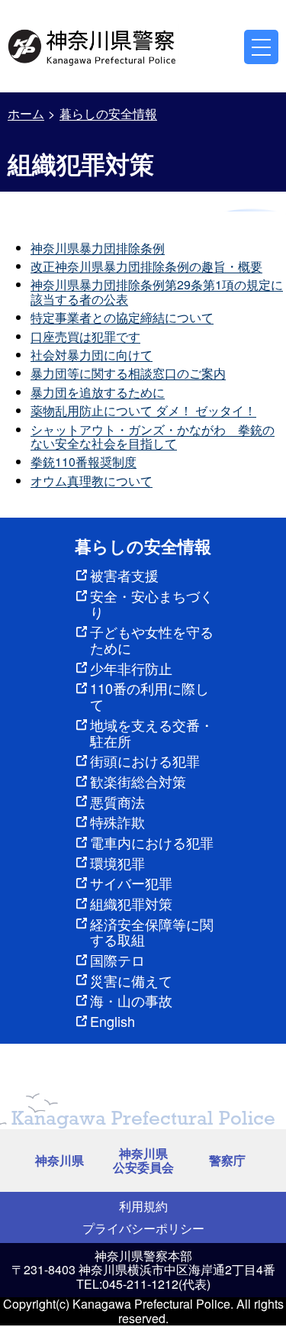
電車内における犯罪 (152, 842)
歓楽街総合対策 (138, 781)
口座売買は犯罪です (85, 336)
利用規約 (143, 1206)
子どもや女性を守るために (152, 639)
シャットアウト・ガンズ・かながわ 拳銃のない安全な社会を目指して (153, 436)
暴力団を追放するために (98, 392)
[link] (93, 45)
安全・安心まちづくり (152, 604)
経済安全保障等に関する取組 (152, 932)
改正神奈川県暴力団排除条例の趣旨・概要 (146, 266)
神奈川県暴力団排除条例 (98, 248)
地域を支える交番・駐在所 (152, 733)
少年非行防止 (131, 668)
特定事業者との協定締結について (122, 317)
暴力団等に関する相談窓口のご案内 (128, 373)
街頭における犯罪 (145, 760)
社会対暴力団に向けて (92, 354)
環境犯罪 (117, 863)
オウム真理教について (92, 480)
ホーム (26, 113)
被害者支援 (124, 575)
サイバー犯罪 (131, 883)
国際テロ (117, 960)
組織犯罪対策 (131, 903)
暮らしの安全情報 (108, 113)
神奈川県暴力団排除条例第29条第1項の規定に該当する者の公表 (157, 291)
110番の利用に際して (149, 696)
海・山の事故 (131, 1000)
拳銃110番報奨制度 (84, 461)
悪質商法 (117, 802)
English (112, 1021)
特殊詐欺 (117, 821)
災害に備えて (131, 980)
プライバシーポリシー (143, 1228)
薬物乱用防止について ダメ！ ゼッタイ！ (143, 410)
